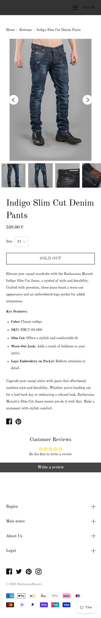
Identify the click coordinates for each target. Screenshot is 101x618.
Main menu (15, 521)
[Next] (87, 100)
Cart (89, 7)
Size (9, 241)
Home (10, 30)
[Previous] (13, 100)
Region (12, 507)
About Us (14, 536)
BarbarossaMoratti (29, 584)
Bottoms (25, 30)
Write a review (51, 467)
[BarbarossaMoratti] (9, 422)
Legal (11, 551)
